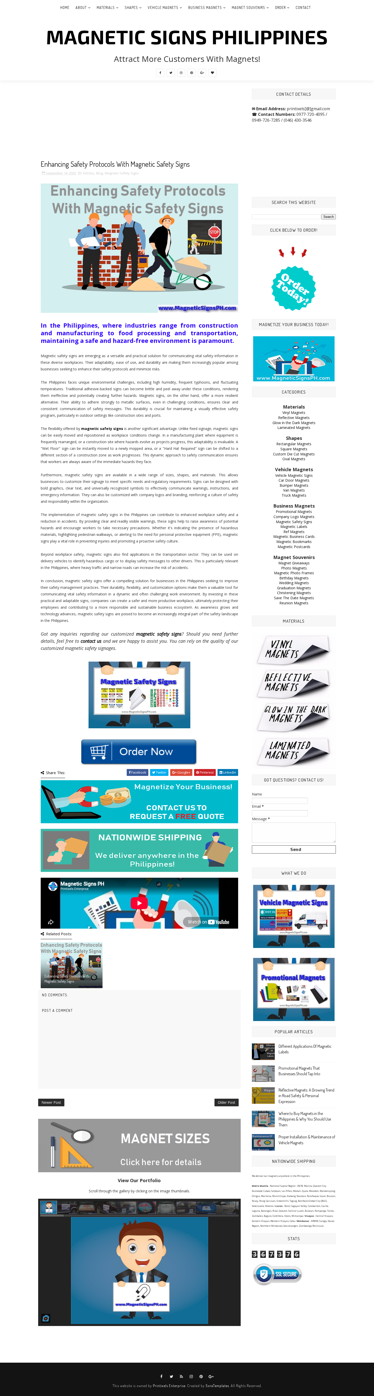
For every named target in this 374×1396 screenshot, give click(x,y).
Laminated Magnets (293, 427)
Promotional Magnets (294, 511)
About (81, 7)
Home (64, 7)
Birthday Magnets (294, 578)
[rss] (181, 1376)
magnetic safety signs (102, 428)
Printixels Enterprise (169, 1386)
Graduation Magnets (294, 587)
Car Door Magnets (294, 480)
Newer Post (51, 1102)
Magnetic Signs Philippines (187, 36)
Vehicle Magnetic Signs (294, 475)
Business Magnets (205, 7)
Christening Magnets (294, 592)
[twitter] (171, 73)
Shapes (131, 7)
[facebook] (160, 73)
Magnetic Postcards (294, 546)
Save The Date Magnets (294, 597)
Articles (88, 173)
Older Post (226, 1102)
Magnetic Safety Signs (122, 173)
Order (280, 7)
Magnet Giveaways (294, 563)
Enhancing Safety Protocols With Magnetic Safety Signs (67, 978)
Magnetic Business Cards (294, 536)
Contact (303, 7)
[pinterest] (192, 73)
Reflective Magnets (294, 417)
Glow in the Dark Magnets (293, 422)
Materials (106, 7)
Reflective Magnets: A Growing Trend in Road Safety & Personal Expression (306, 1095)
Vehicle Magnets (163, 7)
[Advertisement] (139, 124)
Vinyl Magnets (293, 412)
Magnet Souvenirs (248, 7)
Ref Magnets (294, 531)
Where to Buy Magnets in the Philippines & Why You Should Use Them (305, 1119)
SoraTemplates (217, 1386)
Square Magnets (293, 448)
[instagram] (181, 73)
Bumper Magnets (294, 485)
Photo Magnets (294, 568)
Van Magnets (294, 490)
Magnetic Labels (293, 526)
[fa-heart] (212, 73)
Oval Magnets (293, 458)
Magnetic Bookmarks (294, 541)
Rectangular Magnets (293, 443)
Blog (99, 173)
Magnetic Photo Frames (294, 572)
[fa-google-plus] (202, 73)
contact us (91, 641)
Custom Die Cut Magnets (294, 454)
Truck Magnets (294, 495)
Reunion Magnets (293, 603)
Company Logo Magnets (294, 516)
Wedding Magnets (294, 582)
